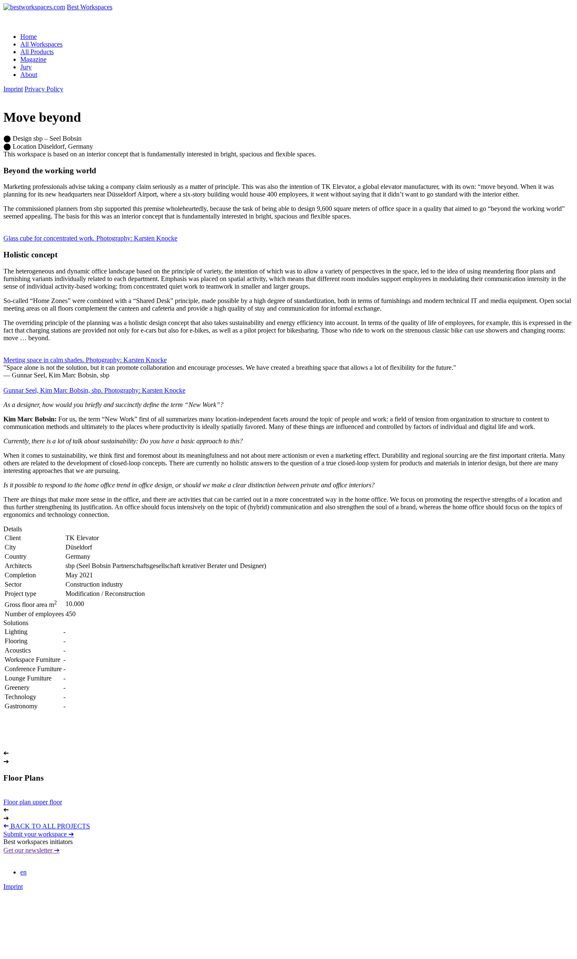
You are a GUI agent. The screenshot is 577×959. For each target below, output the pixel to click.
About (28, 74)
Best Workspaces (89, 7)
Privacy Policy (43, 89)
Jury (26, 67)
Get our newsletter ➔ (31, 850)
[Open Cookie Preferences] (66, 951)
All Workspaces (41, 44)
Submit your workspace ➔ (38, 834)
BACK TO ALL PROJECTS (46, 826)
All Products (37, 51)
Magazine (33, 59)
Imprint (13, 89)
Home (28, 36)
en (23, 872)
